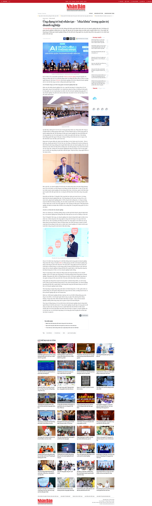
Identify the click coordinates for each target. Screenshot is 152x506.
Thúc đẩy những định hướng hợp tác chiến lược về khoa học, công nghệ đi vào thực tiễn (46, 473)
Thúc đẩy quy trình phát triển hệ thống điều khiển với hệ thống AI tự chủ (46, 422)
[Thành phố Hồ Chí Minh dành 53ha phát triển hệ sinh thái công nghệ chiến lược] (47, 398)
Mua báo (121, 1)
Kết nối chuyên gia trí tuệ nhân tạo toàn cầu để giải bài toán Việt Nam (105, 489)
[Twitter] (67, 38)
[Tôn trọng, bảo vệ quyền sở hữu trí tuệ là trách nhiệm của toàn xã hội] (47, 431)
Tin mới (127, 1)
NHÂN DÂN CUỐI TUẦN (98, 13)
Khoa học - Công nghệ (49, 18)
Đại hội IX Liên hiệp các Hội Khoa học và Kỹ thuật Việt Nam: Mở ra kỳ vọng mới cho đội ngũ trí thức (46, 490)
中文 (70, 1)
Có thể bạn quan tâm (47, 340)
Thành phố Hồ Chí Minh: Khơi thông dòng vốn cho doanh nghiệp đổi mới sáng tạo (65, 456)
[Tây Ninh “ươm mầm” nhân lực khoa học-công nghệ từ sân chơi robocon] (66, 381)
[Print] (73, 38)
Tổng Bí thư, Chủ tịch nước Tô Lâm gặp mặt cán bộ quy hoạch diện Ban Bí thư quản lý (85, 356)
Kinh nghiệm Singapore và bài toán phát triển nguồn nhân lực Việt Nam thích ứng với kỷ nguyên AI (104, 406)
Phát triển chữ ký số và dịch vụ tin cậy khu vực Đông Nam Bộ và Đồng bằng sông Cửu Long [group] (80, 15)
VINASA (58, 80)
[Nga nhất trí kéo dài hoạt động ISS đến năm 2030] (105, 381)
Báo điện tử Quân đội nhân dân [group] (103, 496)
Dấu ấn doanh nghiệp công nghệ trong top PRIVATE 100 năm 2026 (105, 422)
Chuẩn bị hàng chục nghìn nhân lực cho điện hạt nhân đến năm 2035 (85, 489)
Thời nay (91, 13)
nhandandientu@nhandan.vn (108, 503)
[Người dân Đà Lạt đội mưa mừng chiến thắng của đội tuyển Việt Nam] (105, 365)
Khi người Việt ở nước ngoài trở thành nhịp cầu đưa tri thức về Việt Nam (65, 422)
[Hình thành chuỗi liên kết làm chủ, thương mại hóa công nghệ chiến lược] (66, 482)
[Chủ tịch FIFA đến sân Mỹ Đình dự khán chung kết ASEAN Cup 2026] (86, 365)
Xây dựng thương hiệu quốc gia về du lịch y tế (98, 52)
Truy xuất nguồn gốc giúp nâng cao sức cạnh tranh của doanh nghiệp (86, 455)
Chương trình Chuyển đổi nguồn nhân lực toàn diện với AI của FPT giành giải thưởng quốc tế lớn (46, 456)
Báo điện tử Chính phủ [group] (65, 496)
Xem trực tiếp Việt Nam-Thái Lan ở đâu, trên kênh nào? (98, 64)
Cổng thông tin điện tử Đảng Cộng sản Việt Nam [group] (48, 496)
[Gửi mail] (70, 38)
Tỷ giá (100, 88)
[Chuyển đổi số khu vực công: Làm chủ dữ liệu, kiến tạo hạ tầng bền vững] (105, 465)
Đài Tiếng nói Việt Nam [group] (89, 496)
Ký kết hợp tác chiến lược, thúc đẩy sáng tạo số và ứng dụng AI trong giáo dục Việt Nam (105, 456)
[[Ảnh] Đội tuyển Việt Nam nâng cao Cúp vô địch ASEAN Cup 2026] (66, 365)
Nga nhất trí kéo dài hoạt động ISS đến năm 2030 (105, 388)
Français (73, 1)
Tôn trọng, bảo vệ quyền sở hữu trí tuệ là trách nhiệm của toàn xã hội (46, 438)
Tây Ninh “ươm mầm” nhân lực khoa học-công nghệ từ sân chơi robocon (65, 388)
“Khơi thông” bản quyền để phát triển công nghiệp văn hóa (85, 422)
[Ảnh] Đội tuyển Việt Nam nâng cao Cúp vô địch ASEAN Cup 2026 (65, 372)
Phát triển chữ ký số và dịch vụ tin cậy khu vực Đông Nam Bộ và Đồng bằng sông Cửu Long (46, 389)
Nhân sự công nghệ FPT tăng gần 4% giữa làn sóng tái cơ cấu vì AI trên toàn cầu (105, 439)
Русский (77, 1)
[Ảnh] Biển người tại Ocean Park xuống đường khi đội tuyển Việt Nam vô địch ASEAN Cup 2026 (98, 47)
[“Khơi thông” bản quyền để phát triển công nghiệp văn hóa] (86, 415)
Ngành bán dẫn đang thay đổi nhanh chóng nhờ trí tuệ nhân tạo (59, 323)
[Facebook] (64, 38)
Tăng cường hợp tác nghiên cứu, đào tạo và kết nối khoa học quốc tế (85, 438)
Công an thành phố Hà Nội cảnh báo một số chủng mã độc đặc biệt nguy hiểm (85, 406)
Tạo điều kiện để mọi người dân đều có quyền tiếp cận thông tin (46, 372)
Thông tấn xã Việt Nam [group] (77, 496)
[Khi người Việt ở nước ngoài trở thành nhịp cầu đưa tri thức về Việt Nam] (66, 415)
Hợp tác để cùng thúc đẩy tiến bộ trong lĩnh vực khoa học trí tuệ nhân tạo (61, 325)
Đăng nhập (150, 1)
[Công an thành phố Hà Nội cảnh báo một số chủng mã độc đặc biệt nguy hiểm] (86, 398)
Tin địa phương (135, 1)
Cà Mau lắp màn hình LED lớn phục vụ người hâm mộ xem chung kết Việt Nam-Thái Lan (66, 406)
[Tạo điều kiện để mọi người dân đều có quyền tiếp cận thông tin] (47, 365)
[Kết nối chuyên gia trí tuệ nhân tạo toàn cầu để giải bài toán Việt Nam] (105, 482)
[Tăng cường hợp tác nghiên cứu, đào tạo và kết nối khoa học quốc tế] (86, 431)
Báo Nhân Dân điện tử (76, 8)
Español (81, 1)
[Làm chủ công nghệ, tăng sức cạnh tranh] (66, 465)
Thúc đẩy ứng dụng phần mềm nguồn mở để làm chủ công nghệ (65, 438)
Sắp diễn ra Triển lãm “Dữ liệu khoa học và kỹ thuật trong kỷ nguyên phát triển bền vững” (85, 473)
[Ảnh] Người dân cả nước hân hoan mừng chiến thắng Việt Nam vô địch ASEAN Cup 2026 (97, 41)
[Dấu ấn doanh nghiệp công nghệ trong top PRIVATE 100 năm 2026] (105, 415)
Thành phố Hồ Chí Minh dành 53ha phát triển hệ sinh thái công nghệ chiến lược (46, 406)
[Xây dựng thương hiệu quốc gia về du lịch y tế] (105, 348)
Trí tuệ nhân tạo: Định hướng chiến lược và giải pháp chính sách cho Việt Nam (62, 327)
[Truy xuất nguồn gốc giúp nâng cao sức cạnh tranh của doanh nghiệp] (86, 448)
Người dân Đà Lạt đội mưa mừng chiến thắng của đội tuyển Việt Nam (105, 372)
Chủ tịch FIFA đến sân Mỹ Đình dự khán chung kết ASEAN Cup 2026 (98, 70)
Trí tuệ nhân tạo (47, 28)
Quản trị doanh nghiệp (70, 76)
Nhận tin (143, 1)
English (67, 1)
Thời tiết (95, 88)
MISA (60, 262)
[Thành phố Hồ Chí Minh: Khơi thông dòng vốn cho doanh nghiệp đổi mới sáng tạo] (66, 448)
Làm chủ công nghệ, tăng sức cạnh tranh (65, 472)
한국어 (85, 1)
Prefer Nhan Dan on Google (83, 38)
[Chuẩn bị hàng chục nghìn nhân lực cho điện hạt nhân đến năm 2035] (86, 482)
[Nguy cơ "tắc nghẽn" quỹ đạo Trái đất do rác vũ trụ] (86, 381)
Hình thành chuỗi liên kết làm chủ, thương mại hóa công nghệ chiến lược (65, 489)
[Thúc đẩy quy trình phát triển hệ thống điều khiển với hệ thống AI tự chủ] (47, 415)
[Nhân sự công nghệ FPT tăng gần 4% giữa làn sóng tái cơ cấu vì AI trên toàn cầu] (105, 431)
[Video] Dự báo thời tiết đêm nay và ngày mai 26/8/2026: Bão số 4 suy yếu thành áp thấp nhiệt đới (98, 76)
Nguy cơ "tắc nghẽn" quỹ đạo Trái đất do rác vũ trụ (85, 388)
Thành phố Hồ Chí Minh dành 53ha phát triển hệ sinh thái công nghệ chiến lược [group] (44, 15)
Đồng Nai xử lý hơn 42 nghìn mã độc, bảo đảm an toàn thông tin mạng (98, 59)
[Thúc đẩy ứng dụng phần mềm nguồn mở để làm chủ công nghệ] (66, 431)
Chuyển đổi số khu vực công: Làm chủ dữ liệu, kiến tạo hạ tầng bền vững (105, 472)
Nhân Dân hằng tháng (109, 13)
